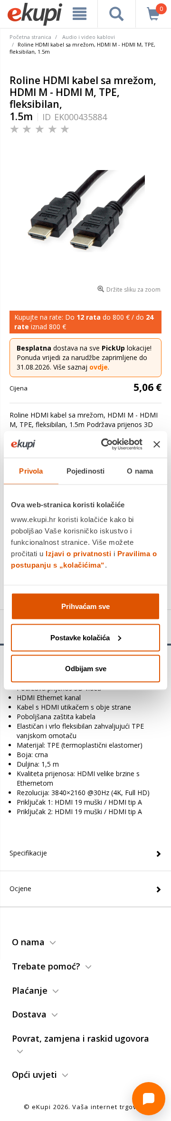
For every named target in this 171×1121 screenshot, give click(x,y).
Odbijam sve (85, 669)
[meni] (79, 14)
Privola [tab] (31, 470)
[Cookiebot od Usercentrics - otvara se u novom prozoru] (105, 444)
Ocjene (20, 888)
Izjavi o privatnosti (78, 554)
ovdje (98, 366)
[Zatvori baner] (156, 444)
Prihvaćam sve (85, 606)
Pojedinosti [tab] (85, 470)
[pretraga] (116, 14)
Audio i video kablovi (88, 36)
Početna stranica (30, 36)
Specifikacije (28, 852)
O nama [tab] (140, 470)
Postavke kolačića (80, 637)
